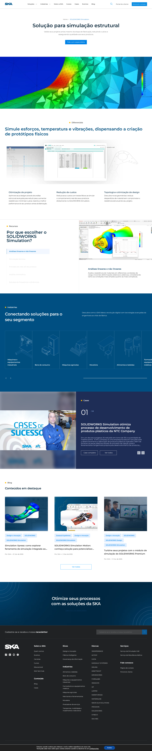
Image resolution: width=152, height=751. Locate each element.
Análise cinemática (17, 275)
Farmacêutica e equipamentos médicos (74, 687)
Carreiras (37, 659)
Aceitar (109, 748)
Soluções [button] (31, 4)
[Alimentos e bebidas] (127, 350)
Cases (77, 4)
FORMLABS (96, 679)
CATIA (94, 659)
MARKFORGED (97, 695)
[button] (36, 4)
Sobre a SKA (58, 4)
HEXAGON (95, 683)
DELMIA (94, 667)
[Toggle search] (111, 4)
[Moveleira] (100, 350)
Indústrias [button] (44, 4)
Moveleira (66, 700)
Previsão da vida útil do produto (22, 267)
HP (93, 687)
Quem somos (39, 651)
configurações (94, 749)
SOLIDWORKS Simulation (16, 540)
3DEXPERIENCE (97, 651)
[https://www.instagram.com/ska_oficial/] (6, 655)
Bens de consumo (69, 676)
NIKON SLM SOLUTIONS (100, 703)
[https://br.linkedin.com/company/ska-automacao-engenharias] (10, 655)
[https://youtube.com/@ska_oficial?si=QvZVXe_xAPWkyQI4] (14, 655)
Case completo (90, 453)
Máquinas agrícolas (70, 692)
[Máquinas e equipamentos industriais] (18, 350)
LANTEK (94, 691)
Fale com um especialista (76, 610)
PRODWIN (95, 707)
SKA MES (95, 719)
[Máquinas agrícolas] (73, 350)
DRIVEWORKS (97, 675)
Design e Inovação (14, 535)
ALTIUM (94, 655)
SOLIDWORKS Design (114, 540)
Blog (93, 4)
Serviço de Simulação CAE (129, 651)
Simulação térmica (17, 259)
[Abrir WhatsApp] (147, 746)
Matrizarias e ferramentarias (73, 696)
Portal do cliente (122, 4)
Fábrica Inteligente (69, 655)
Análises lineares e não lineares (22, 251)
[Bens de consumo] (45, 350)
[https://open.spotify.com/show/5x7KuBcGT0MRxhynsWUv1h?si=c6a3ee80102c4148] (18, 655)
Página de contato (127, 668)
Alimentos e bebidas (70, 672)
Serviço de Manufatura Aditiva (131, 655)
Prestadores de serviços (71, 704)
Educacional (38, 667)
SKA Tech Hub (39, 671)
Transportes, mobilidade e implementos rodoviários (72, 709)
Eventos (85, 4)
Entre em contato (139, 4)
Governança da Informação (72, 659)
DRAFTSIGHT (96, 671)
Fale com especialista (76, 42)
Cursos (68, 4)
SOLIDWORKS (30, 535)
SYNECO (95, 715)
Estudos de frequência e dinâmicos (24, 282)
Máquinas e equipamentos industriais (72, 681)
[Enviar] (144, 632)
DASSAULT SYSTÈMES (100, 663)
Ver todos (109, 453)
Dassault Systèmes (63, 535)
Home (65, 19)
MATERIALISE (96, 699)
